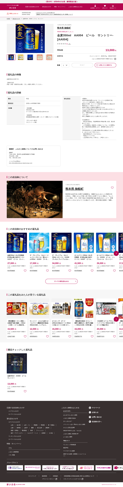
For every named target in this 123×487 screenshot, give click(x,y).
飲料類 (19, 427)
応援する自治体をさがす (32, 6)
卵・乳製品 (51, 425)
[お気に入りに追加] (112, 187)
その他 (51, 433)
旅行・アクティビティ (17, 433)
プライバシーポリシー (48, 479)
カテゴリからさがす (14, 422)
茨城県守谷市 (100, 336)
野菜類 (43, 425)
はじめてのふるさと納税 (70, 415)
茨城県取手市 (78, 336)
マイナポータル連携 (69, 451)
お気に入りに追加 (112, 187)
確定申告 (65, 447)
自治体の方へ (97, 421)
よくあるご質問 (67, 437)
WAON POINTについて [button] (115, 59)
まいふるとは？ (67, 421)
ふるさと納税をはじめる (75, 6)
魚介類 (19, 425)
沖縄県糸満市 (56, 336)
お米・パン (27, 425)
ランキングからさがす (15, 436)
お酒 (12, 427)
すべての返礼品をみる (61, 281)
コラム (10, 448)
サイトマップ (32, 476)
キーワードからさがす (15, 414)
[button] (116, 253)
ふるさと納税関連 (14, 452)
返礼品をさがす (46, 6)
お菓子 (26, 427)
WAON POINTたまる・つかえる (72, 430)
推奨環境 (44, 476)
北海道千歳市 (11, 336)
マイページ (96, 408)
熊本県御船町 (11, 270)
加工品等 (39, 427)
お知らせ (95, 412)
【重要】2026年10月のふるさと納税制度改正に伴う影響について (54, 14)
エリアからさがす (14, 411)
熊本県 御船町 (64, 28)
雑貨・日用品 (14, 430)
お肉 (12, 425)
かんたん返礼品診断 (69, 427)
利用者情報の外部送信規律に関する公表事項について (79, 476)
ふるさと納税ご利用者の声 (70, 433)
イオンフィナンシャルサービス (72, 479)
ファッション (40, 430)
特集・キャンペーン (59, 6)
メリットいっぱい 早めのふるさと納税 (74, 424)
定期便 (43, 433)
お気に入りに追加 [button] (25, 270)
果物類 (35, 425)
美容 (31, 430)
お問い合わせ (97, 417)
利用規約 (55, 476)
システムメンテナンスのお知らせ (45, 12)
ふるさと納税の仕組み (69, 418)
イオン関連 (12, 455)
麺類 (32, 427)
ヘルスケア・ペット (32, 433)
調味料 (47, 427)
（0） (69, 44)
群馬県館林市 (33, 336)
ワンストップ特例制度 (69, 444)
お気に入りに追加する (105, 65)
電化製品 (24, 430)
